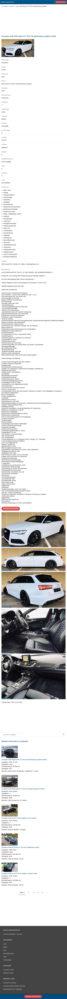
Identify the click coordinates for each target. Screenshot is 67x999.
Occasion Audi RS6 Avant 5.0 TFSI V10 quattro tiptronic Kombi (22, 789)
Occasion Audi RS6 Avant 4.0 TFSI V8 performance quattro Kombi (24, 759)
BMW (5, 947)
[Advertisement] (33, 20)
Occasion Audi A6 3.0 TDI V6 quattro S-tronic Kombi (19, 873)
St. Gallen (4, 6)
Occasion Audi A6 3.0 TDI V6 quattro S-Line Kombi (18, 818)
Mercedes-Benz (8, 953)
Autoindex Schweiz (9, 983)
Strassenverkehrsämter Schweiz (14, 986)
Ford (4, 950)
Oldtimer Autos (8, 973)
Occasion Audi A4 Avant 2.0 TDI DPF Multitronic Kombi (20, 847)
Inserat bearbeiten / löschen (12, 934)
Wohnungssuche (9, 989)
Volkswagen (7, 960)
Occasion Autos (8, 970)
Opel (5, 957)
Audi (17, 6)
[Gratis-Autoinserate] (8, 2)
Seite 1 (22, 892)
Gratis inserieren (61, 2)
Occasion (11, 6)
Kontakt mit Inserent (10, 508)
